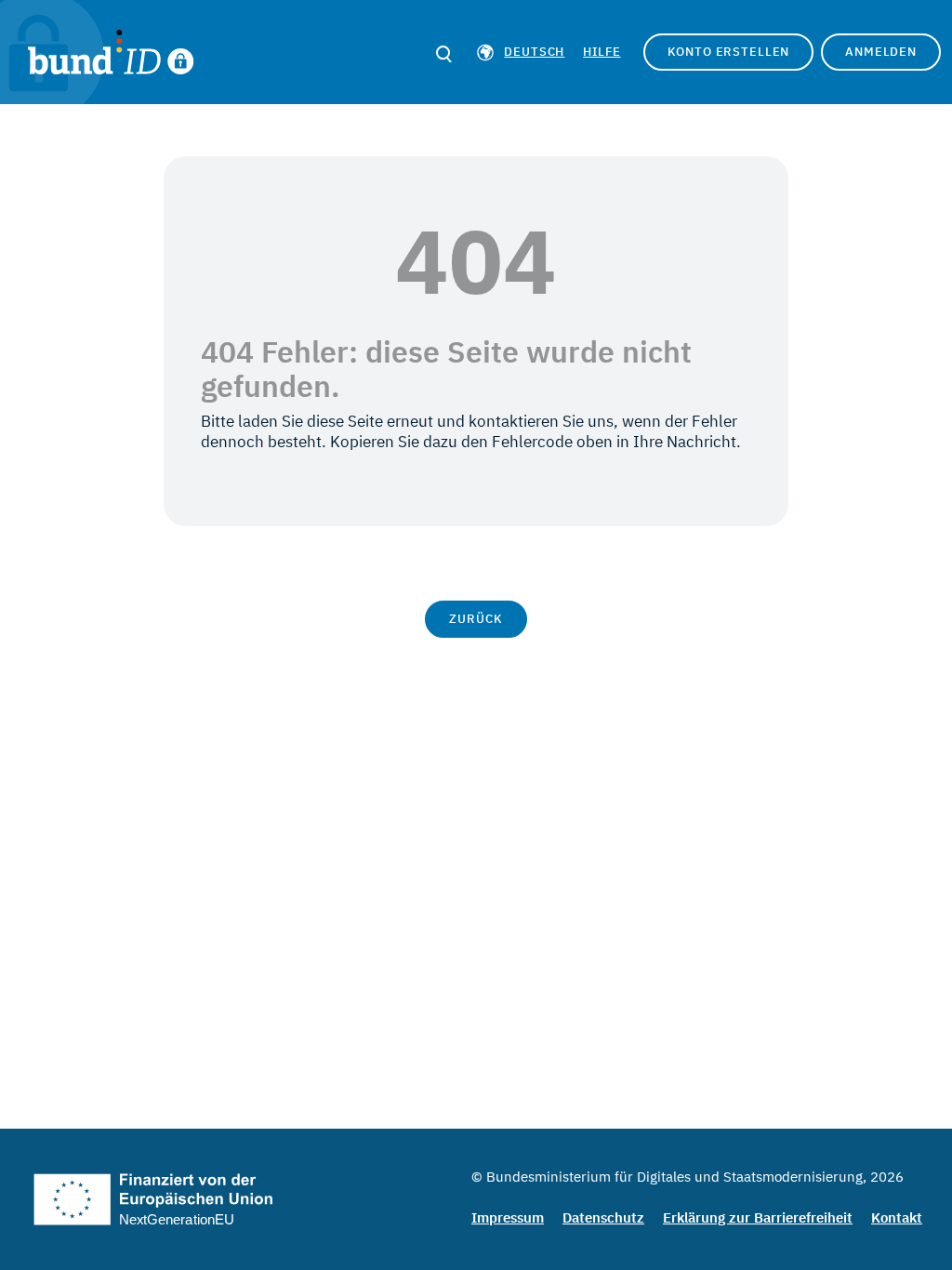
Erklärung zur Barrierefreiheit (758, 1217)
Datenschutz (603, 1217)
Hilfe (601, 52)
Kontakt (896, 1217)
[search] (443, 54)
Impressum (507, 1217)
